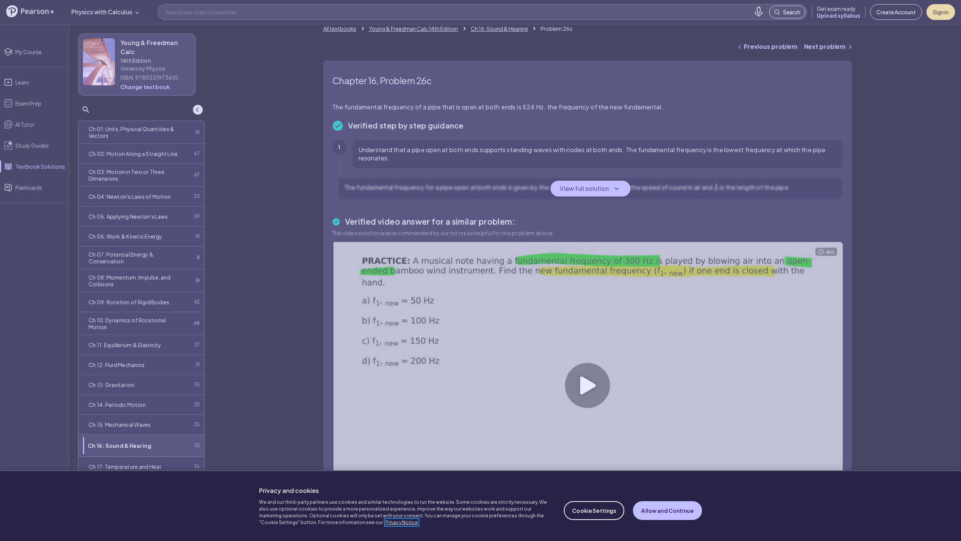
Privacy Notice (402, 522)
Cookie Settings (594, 510)
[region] (480, 505)
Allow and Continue (667, 510)
